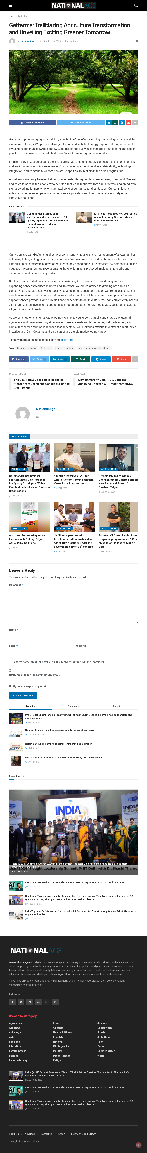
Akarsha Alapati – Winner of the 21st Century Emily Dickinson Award (63, 757)
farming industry (26, 348)
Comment (16, 585)
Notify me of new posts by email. (28, 686)
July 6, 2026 (34, 232)
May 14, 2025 (101, 225)
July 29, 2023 (17, 548)
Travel (101, 1046)
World (101, 1055)
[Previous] (70, 242)
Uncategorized (106, 1051)
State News (104, 1037)
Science (102, 1023)
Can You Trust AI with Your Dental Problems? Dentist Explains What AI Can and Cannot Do (75, 882)
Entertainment (17, 1051)
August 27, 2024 (107, 492)
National (58, 1041)
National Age (27, 41)
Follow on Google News (83, 1134)
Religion (58, 1060)
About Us (14, 1134)
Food (56, 1023)
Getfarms (46, 348)
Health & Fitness (63, 1032)
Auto (12, 1037)
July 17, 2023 (61, 551)
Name (13, 630)
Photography (61, 1046)
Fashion (13, 1055)
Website (81, 645)
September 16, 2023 (50, 41)
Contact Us (46, 1134)
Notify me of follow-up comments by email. (34, 674)
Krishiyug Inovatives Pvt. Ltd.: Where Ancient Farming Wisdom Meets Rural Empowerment (115, 217)
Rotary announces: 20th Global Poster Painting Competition (58, 743)
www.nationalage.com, (22, 962)
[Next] (76, 242)
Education (15, 1046)
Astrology (15, 1032)
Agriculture (23, 16)
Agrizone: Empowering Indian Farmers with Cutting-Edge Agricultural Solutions (27, 539)
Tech (100, 1041)
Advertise (30, 1134)
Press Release (61, 1055)
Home (12, 16)
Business (14, 1041)
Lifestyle (58, 1037)
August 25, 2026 (20, 872)
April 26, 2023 (106, 551)
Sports (101, 1032)
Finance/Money (18, 1060)
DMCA (61, 1134)
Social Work (104, 1027)
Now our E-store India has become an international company (59, 730)
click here (67, 339)
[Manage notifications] (138, 1145)
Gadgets (58, 1027)
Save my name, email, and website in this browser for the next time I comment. (59, 662)
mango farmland (64, 348)
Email (13, 645)
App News (14, 1027)
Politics (58, 1051)
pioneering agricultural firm (94, 348)
